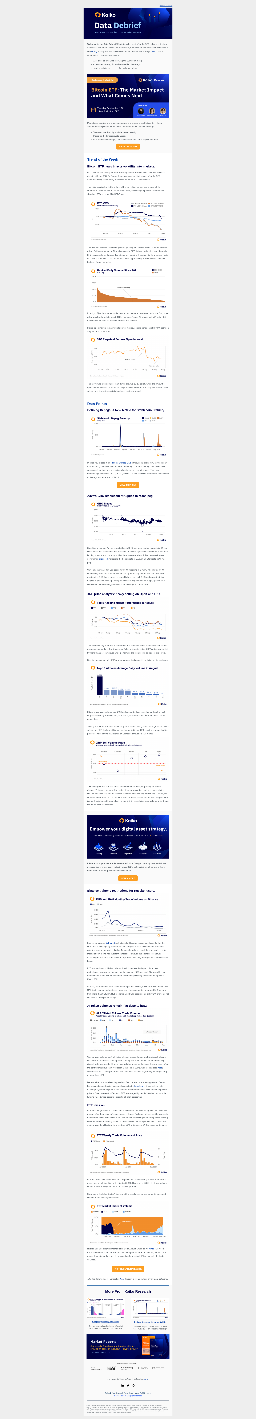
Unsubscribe (119, 1396)
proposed (103, 559)
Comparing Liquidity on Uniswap (105, 1322)
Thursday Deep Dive (121, 463)
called (153, 51)
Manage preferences (133, 1396)
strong (94, 51)
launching (138, 1086)
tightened (110, 943)
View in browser (166, 6)
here (160, 1068)
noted (151, 1249)
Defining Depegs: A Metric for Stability (150, 1322)
